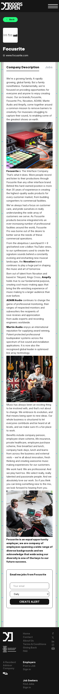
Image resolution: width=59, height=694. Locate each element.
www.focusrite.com (17, 55)
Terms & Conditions (34, 644)
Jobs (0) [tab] (51, 67)
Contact (28, 637)
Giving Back (30, 647)
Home (26, 633)
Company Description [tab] (22, 67)
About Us (28, 640)
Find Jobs (28, 683)
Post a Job (29, 665)
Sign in (27, 669)
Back (11, 19)
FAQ (25, 651)
